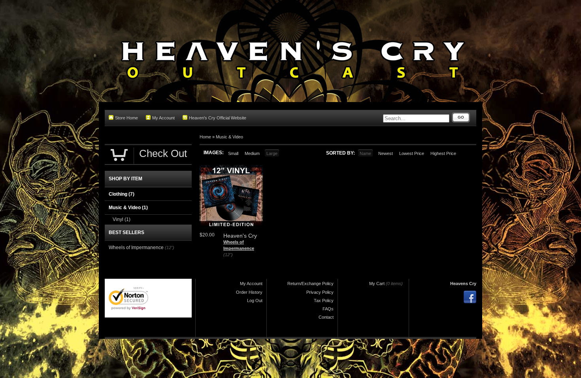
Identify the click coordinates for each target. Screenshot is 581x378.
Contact (326, 317)
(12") (228, 254)
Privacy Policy (320, 292)
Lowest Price (411, 153)
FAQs (328, 308)
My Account (163, 117)
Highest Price (443, 153)
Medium (252, 153)
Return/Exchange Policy (310, 283)
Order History (249, 292)
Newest (385, 153)
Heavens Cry (463, 283)
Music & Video (229, 136)
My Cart (377, 283)
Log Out (254, 300)
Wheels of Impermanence (136, 247)
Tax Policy (324, 300)
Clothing (121, 194)
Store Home (126, 117)
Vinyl (121, 219)
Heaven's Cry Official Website (217, 117)
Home (205, 136)
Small (233, 153)
